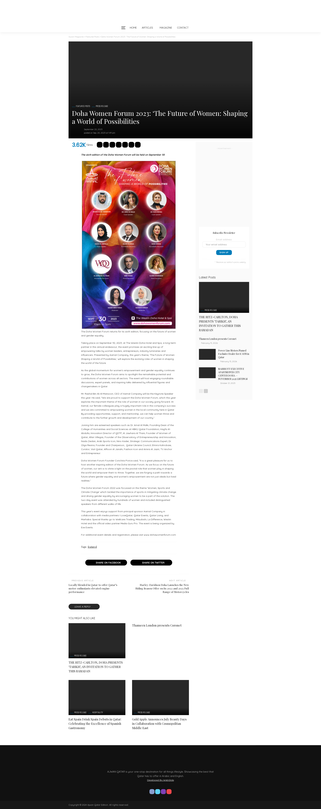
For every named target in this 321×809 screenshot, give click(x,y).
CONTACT (183, 27)
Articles (147, 27)
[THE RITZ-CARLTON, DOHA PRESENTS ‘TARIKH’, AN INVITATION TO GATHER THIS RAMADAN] (97, 640)
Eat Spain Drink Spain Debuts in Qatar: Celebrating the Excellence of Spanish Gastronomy (95, 723)
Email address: (224, 239)
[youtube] (169, 791)
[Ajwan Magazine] (160, 12)
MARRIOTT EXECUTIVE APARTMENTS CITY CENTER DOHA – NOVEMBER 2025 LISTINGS (233, 374)
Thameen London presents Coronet (157, 625)
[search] (198, 27)
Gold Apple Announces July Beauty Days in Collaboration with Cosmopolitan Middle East (159, 723)
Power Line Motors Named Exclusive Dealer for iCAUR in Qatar (233, 354)
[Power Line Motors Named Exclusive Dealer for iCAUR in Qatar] (207, 354)
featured (92, 546)
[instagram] (163, 791)
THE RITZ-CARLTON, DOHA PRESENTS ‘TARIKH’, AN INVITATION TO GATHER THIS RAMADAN (96, 666)
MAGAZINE (166, 27)
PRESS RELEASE (102, 106)
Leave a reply (82, 606)
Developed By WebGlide (160, 780)
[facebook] (151, 791)
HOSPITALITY (97, 712)
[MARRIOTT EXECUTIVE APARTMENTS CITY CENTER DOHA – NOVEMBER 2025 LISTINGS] (207, 372)
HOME (133, 27)
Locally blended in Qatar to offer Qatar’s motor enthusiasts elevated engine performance (93, 588)
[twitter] (157, 791)
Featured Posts (83, 106)
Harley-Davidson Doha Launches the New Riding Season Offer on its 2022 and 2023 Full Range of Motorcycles (162, 588)
